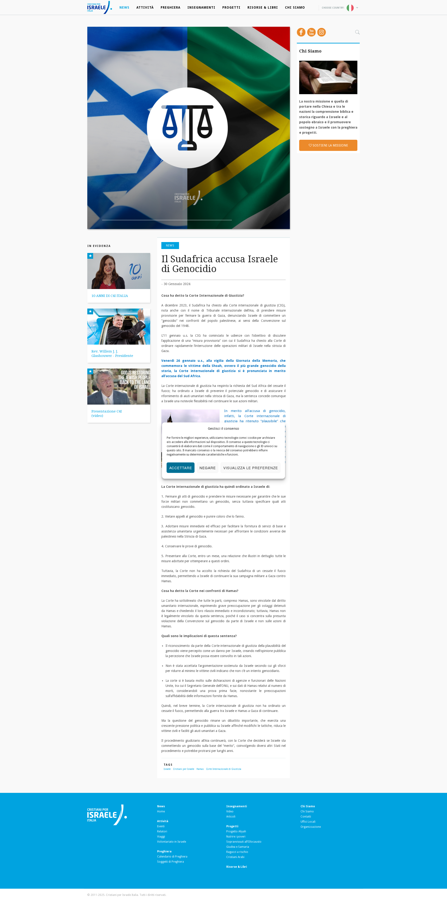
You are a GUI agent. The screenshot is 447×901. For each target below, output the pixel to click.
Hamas (200, 769)
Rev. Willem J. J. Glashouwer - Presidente (112, 353)
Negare (208, 467)
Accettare (180, 467)
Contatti (306, 816)
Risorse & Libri (262, 7)
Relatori (162, 831)
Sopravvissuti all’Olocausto (243, 841)
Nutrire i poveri (235, 836)
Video (230, 811)
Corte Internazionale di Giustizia (223, 769)
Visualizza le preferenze (250, 467)
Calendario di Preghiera (172, 856)
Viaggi (161, 836)
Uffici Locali (308, 821)
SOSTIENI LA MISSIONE (330, 145)
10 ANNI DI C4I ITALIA (109, 296)
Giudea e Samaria (237, 846)
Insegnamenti (201, 7)
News (124, 7)
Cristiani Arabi (235, 857)
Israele (167, 769)
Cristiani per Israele (183, 769)
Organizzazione (311, 826)
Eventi (161, 826)
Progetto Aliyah (236, 831)
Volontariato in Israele (171, 841)
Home (161, 811)
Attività (145, 7)
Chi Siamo (295, 7)
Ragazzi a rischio (237, 852)
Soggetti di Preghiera (170, 861)
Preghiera (170, 7)
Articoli (230, 816)
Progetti (231, 7)
